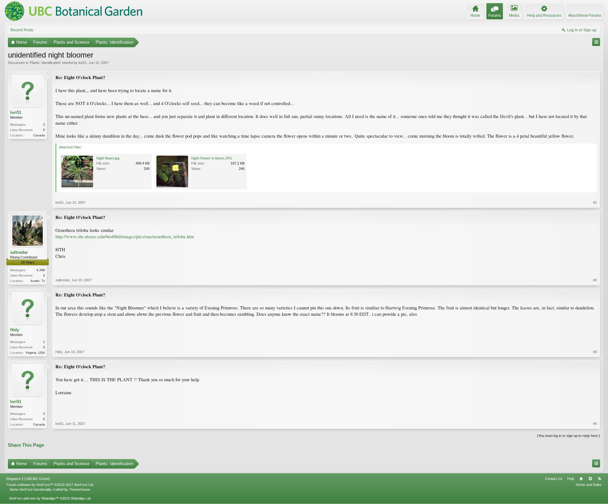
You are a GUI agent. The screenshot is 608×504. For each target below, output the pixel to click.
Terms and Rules (588, 485)
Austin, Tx (37, 281)
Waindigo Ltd (81, 498)
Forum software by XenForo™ (50, 485)
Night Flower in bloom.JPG (211, 158)
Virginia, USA (35, 352)
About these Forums (584, 15)
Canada (39, 135)
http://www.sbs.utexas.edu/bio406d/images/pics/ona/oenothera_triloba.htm (124, 236)
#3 (595, 352)
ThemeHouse (79, 489)
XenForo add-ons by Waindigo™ (34, 498)
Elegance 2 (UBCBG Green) (28, 479)
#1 (595, 202)
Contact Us (553, 479)
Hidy (14, 329)
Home (581, 478)
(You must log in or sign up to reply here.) (568, 436)
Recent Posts (21, 30)
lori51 (83, 63)
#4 (595, 424)
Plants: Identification (45, 63)
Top (590, 478)
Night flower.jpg (107, 158)
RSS (599, 478)
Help (570, 479)
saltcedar (19, 252)
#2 (595, 280)
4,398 (40, 270)
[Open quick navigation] (596, 42)
